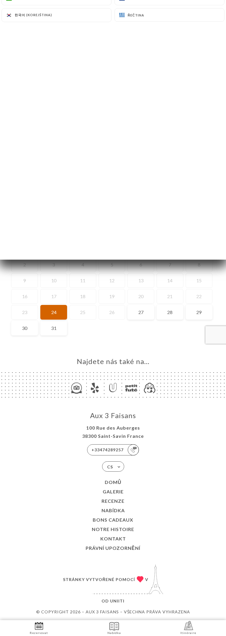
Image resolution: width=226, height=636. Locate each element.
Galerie (113, 491)
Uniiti (117, 600)
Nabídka (113, 510)
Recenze (113, 501)
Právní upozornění (113, 548)
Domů (113, 482)
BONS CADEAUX (113, 520)
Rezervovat (39, 633)
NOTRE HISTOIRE (113, 529)
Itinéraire (188, 633)
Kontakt (113, 538)
